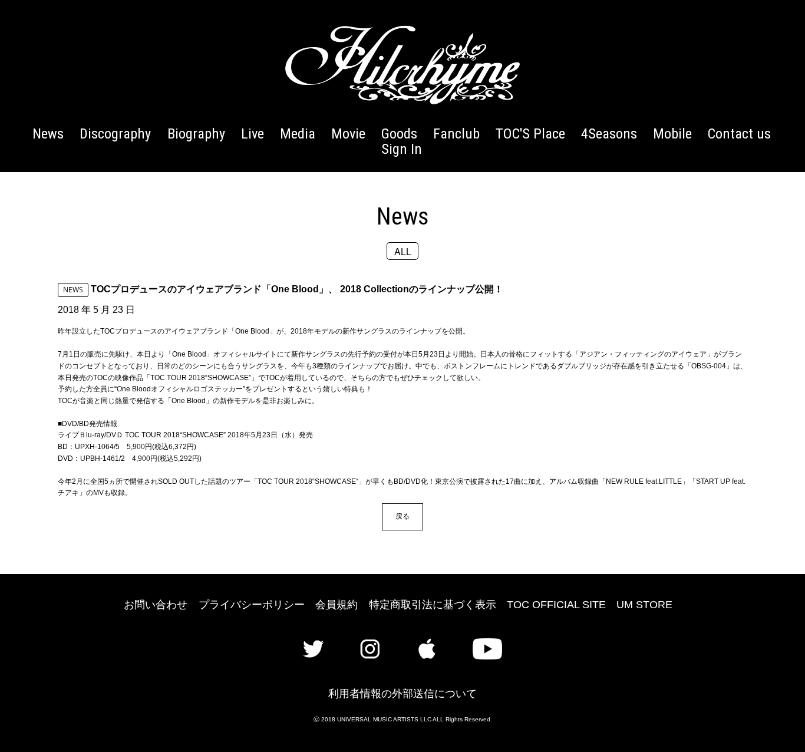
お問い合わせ (155, 605)
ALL (402, 251)
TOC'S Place (530, 133)
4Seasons (609, 133)
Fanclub (456, 133)
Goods (399, 133)
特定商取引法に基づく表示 (432, 605)
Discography (115, 133)
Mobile (672, 133)
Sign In (401, 149)
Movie (348, 133)
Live (252, 133)
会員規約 (336, 605)
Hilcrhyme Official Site (402, 65)
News (48, 133)
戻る (402, 516)
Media (297, 133)
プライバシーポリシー (252, 605)
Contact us (739, 133)
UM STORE (644, 605)
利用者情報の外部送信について (402, 694)
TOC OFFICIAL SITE (556, 605)
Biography (196, 133)
